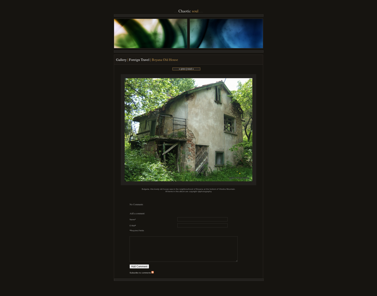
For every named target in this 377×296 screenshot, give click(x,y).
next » (190, 69)
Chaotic (188, 11)
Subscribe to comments (140, 273)
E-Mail (133, 226)
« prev (182, 69)
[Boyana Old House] (188, 184)
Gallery (121, 59)
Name (133, 219)
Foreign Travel (139, 59)
